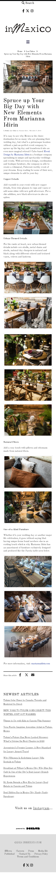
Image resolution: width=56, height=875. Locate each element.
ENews (8, 851)
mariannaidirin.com (40, 664)
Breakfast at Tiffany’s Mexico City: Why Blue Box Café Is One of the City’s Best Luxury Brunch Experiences (27, 772)
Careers (20, 851)
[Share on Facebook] (20, 674)
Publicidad (10, 854)
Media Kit (43, 851)
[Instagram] (32, 11)
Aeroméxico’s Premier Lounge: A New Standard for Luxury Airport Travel (27, 750)
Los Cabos (13, 130)
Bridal (7, 130)
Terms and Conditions (28, 857)
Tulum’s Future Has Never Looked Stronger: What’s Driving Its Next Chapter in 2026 (25, 739)
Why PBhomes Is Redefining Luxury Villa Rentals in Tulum (23, 760)
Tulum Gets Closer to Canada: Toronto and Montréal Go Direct (25, 702)
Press (31, 851)
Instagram (41, 808)
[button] (28, 42)
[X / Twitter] (27, 11)
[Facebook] (23, 11)
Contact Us (24, 854)
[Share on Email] (32, 674)
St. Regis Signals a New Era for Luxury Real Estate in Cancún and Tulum (25, 784)
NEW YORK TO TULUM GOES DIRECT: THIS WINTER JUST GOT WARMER (27, 712)
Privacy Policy (41, 854)
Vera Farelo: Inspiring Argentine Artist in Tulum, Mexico (28, 729)
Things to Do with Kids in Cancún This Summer (27, 721)
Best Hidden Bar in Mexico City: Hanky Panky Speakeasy (25, 795)
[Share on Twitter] (26, 674)
